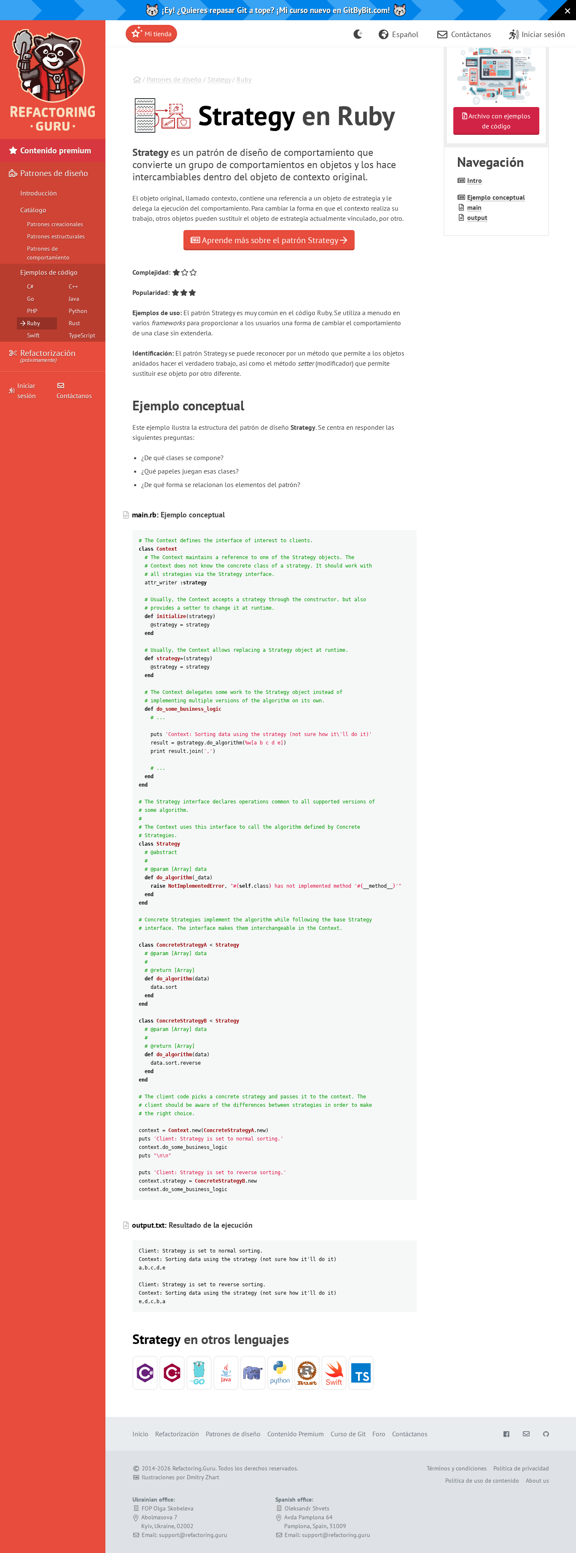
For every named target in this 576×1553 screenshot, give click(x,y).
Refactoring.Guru (193, 1468)
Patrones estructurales (56, 236)
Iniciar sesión (26, 390)
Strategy (219, 79)
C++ (73, 286)
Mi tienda (157, 33)
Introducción (38, 193)
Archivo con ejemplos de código (498, 121)
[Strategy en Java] (226, 1373)
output (477, 217)
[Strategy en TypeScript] (361, 1373)
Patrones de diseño (174, 79)
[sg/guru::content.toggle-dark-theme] (358, 33)
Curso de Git (348, 1433)
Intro (474, 180)
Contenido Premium (295, 1433)
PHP (32, 311)
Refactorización (46, 356)
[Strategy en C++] (172, 1373)
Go (30, 299)
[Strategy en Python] (280, 1373)
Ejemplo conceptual (496, 197)
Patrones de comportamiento (48, 253)
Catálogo (33, 210)
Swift (33, 335)
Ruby (244, 79)
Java (74, 299)
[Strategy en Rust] (307, 1373)
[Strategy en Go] (199, 1373)
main (474, 207)
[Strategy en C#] (145, 1373)
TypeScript (82, 335)
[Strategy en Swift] (334, 1373)
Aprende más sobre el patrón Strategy (270, 240)
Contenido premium (54, 150)
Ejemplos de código (49, 272)
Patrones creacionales (55, 224)
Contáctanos (74, 395)
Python (78, 311)
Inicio (140, 1433)
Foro (378, 1433)
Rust (74, 323)
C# (30, 286)
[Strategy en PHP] (253, 1373)
